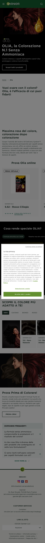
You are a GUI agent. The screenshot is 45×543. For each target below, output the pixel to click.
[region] (22, 271)
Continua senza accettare (33, 246)
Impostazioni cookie (22, 288)
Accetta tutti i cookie (22, 294)
